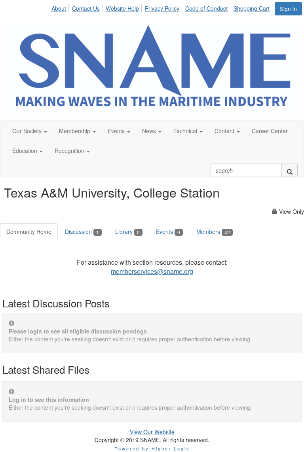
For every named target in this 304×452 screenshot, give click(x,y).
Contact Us (86, 8)
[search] (290, 170)
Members (213, 231)
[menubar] (162, 7)
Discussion (82, 231)
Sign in (288, 9)
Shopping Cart (252, 8)
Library (127, 231)
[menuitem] (60, 7)
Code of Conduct (206, 8)
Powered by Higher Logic (152, 448)
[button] (29, 131)
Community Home (28, 231)
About (58, 8)
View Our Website (152, 432)
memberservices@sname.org (152, 271)
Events (168, 231)
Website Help (122, 8)
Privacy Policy (162, 8)
